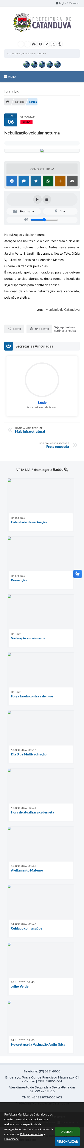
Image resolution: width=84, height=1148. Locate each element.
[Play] (37, 199)
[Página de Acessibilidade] (59, 44)
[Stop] (46, 199)
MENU (12, 76)
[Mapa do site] (53, 44)
